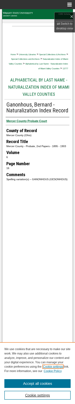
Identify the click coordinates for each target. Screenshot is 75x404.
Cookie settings (53, 366)
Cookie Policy (53, 371)
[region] (37, 373)
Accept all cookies (37, 384)
